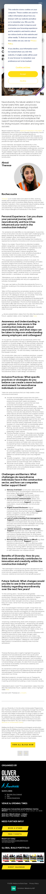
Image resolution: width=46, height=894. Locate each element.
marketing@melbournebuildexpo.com (15, 840)
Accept (23, 74)
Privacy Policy (34, 883)
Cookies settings (23, 67)
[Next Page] (25, 753)
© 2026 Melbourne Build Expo (17, 883)
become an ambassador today (12, 722)
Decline (23, 81)
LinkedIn (23, 693)
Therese (5, 199)
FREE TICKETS (15, 834)
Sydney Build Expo (13, 798)
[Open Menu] (40, 4)
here (35, 316)
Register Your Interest (14, 794)
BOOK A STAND (15, 828)
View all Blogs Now (23, 745)
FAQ (8, 796)
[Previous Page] (20, 753)
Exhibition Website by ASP (26, 888)
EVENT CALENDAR (16, 867)
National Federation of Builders (31, 131)
